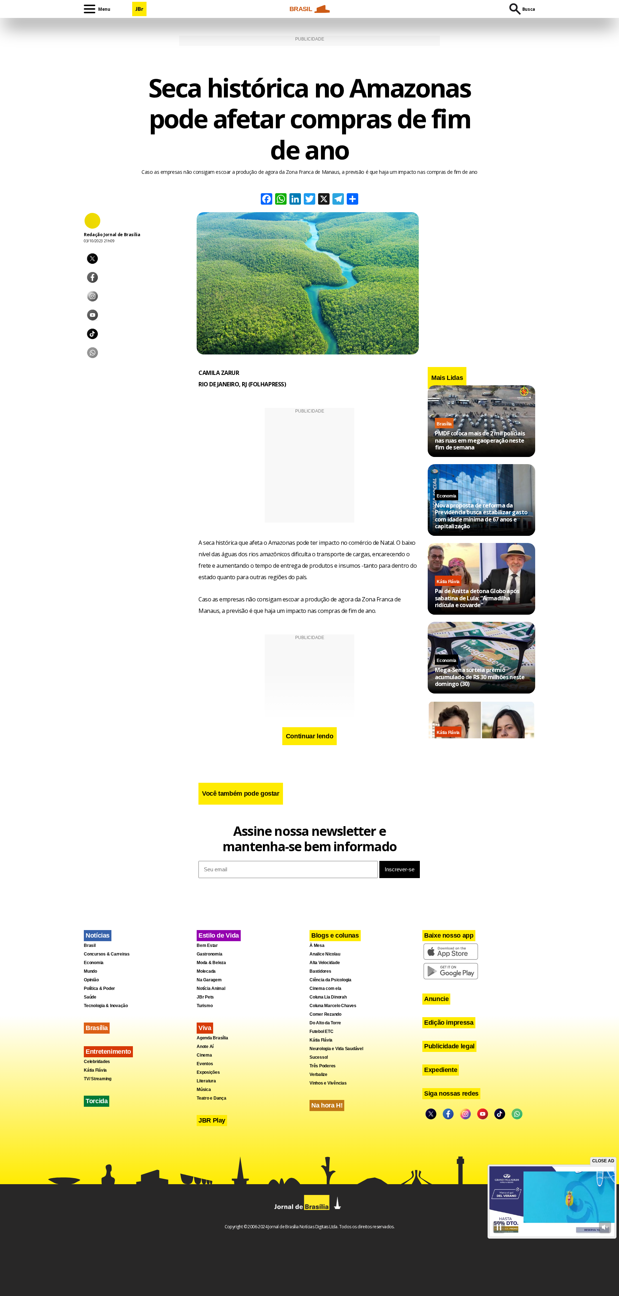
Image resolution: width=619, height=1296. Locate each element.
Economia (446, 496)
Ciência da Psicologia (330, 979)
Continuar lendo (310, 736)
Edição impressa (449, 1022)
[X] (324, 199)
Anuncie (436, 998)
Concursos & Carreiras (107, 954)
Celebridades (97, 1061)
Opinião (91, 979)
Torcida (96, 1101)
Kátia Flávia (448, 581)
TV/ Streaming (97, 1078)
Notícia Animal (211, 988)
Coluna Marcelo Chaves (333, 1005)
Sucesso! (319, 1057)
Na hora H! (326, 1105)
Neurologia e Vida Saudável (336, 1048)
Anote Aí (205, 1046)
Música (204, 1089)
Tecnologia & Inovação (106, 1005)
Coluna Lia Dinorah (328, 997)
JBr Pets (205, 997)
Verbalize (318, 1074)
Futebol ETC (321, 1031)
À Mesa (317, 945)
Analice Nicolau (325, 954)
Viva (204, 1027)
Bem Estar (207, 945)
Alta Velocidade (325, 962)
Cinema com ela (325, 988)
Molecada (206, 971)
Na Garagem (209, 979)
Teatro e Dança (211, 1098)
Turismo (204, 1005)
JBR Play (211, 1120)
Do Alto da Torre (325, 1022)
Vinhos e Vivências (328, 1083)
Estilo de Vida (218, 935)
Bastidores (320, 971)
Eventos (205, 1063)
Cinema (204, 1055)
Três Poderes (323, 1065)
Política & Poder (99, 988)
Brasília (444, 424)
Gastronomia (209, 954)
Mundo (90, 971)
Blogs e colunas (335, 935)
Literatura (206, 1080)
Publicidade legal (449, 1046)
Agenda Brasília (212, 1037)
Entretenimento (108, 1051)
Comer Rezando (325, 1014)
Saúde (90, 997)
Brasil (90, 945)
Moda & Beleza (211, 962)
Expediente (440, 1069)
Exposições (208, 1072)
